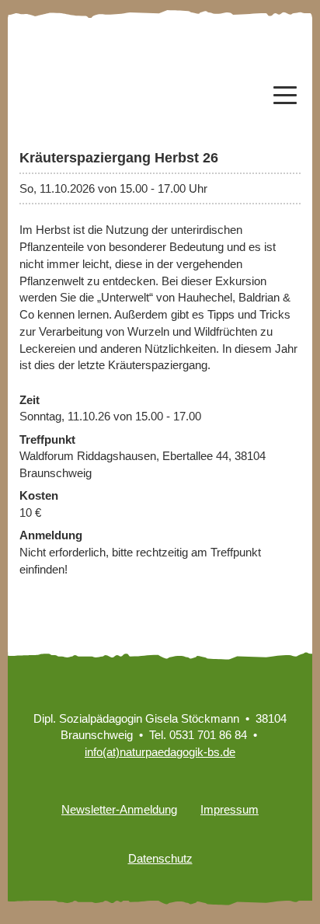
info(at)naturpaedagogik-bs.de (160, 751)
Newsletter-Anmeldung (119, 809)
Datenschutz (160, 858)
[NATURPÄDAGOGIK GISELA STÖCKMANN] (85, 78)
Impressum (229, 809)
